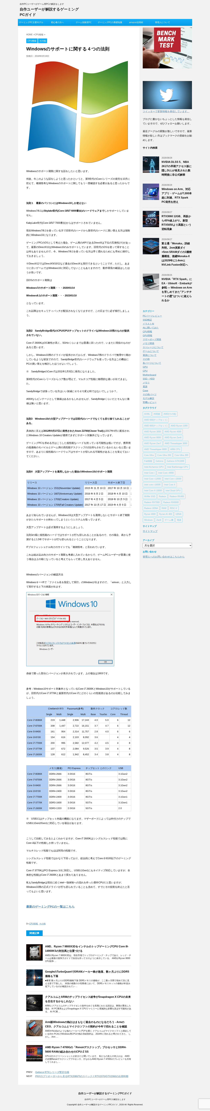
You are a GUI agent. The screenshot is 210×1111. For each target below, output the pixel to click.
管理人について (162, 22)
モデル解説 (148, 398)
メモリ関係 (148, 343)
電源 (145, 386)
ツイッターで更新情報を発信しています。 (166, 111)
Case (145, 390)
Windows (148, 520)
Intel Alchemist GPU (154, 467)
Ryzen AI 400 (165, 514)
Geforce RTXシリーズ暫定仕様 (52, 1072)
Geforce (159, 461)
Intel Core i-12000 (152, 479)
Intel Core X (169, 484)
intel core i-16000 (152, 484)
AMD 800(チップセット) (155, 426)
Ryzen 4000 (150, 514)
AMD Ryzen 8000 (152, 437)
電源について (150, 355)
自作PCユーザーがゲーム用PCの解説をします (105, 1099)
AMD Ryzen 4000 (173, 431)
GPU (145, 367)
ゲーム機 (169, 520)
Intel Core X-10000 (153, 490)
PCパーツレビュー (152, 316)
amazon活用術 (136, 22)
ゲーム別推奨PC (84, 22)
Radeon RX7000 (152, 502)
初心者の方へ (57, 22)
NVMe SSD (149, 496)
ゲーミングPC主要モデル (31, 22)
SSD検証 (147, 319)
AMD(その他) (170, 414)
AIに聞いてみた (151, 327)
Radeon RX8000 (171, 502)
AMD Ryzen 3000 (152, 431)
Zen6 (158, 520)
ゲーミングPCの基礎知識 (110, 22)
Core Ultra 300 (181, 455)
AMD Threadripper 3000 (176, 443)
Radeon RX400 (177, 496)
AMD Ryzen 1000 (179, 426)
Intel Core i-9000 (166, 473)
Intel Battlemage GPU (177, 467)
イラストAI (148, 323)
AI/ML (147, 414)
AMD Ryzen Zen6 (173, 437)
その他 (42, 923)
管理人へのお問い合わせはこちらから (164, 556)
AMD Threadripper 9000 (155, 449)
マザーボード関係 (152, 339)
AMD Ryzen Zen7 (152, 443)
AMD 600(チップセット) (155, 420)
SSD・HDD (149, 378)
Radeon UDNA (151, 508)
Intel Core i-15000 (173, 479)
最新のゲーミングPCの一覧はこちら (50, 906)
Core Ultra (149, 455)
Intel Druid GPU (173, 490)
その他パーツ (150, 394)
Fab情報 (148, 461)
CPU (145, 371)
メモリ (146, 382)
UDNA (178, 514)
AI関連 (157, 414)
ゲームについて (151, 351)
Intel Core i (149, 473)
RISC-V (173, 508)
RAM (164, 508)
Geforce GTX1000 (175, 461)
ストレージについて (153, 347)
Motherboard (149, 374)
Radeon (162, 496)
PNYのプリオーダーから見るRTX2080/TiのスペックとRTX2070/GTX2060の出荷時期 (81, 1076)
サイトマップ (150, 531)
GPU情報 (147, 335)
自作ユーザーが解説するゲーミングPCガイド (105, 1093)
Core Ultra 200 (164, 455)
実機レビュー (150, 402)
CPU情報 (33, 923)
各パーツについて (152, 363)
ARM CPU (175, 449)
